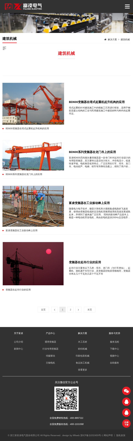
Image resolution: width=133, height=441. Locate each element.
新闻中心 (18, 348)
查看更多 (82, 369)
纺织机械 (82, 348)
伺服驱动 (50, 355)
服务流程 (114, 341)
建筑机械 (125, 39)
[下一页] (78, 309)
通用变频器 (50, 341)
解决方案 (112, 39)
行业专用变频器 (50, 348)
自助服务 (114, 362)
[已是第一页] (54, 309)
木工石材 (82, 341)
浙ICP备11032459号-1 (92, 435)
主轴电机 (50, 362)
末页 (89, 309)
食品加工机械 (82, 362)
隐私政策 (120, 435)
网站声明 (108, 435)
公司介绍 (18, 341)
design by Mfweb (71, 435)
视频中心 (114, 355)
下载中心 (114, 348)
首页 (43, 309)
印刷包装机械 (82, 355)
